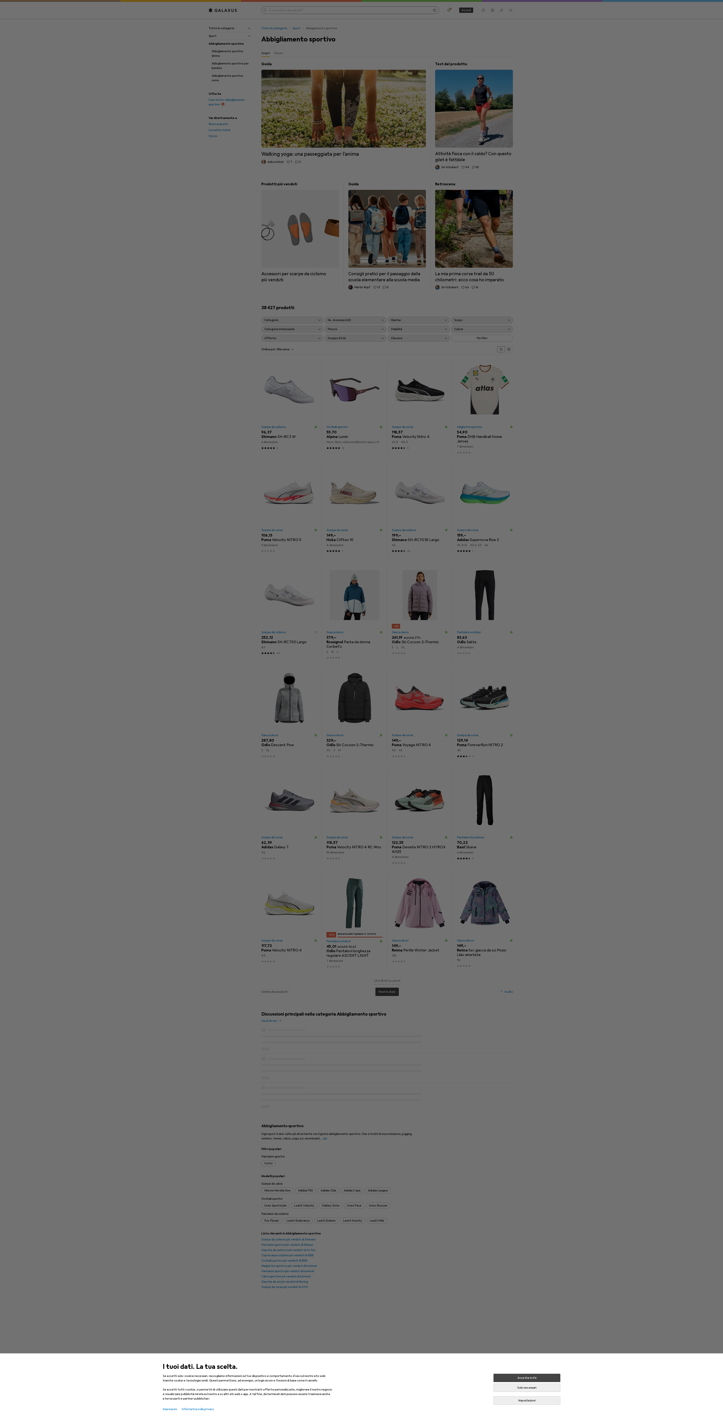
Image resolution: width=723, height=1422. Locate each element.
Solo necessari (526, 1388)
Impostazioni (526, 1400)
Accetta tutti (526, 1378)
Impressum (170, 1409)
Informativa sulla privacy (198, 1409)
